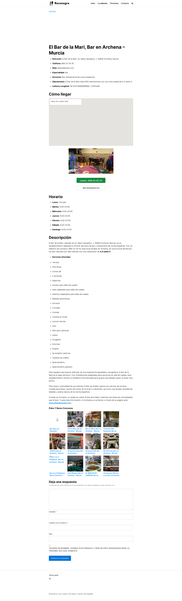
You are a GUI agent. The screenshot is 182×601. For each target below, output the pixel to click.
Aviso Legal (53, 575)
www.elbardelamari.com (60, 403)
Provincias (114, 3)
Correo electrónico (58, 523)
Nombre (53, 512)
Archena (52, 11)
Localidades (102, 3)
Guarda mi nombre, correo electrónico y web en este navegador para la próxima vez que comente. (89, 549)
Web (50, 534)
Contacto (125, 3)
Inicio (93, 3)
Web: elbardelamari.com (91, 188)
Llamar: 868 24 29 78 (91, 180)
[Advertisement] (91, 28)
